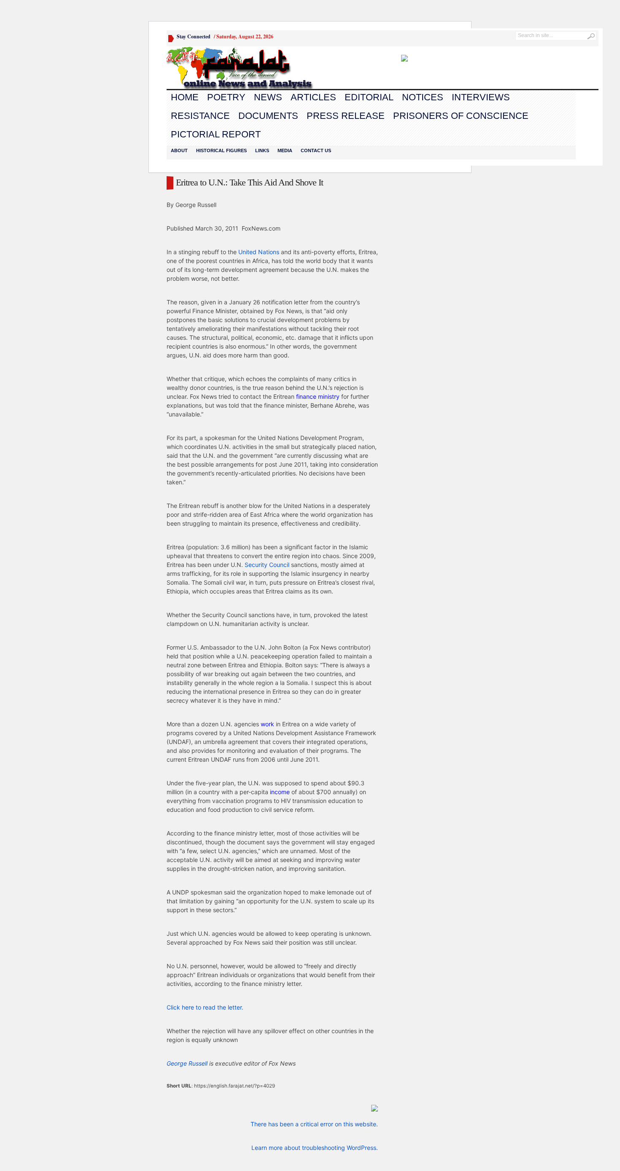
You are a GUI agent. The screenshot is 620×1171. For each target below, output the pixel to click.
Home (185, 97)
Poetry (226, 97)
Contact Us (316, 150)
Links (262, 150)
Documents (268, 115)
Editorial (369, 97)
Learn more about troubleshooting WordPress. (314, 1147)
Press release (346, 115)
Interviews (481, 97)
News (268, 97)
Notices (422, 97)
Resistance (200, 115)
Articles (313, 97)
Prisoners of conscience (460, 115)
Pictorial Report (216, 134)
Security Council (267, 564)
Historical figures (221, 150)
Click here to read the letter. (205, 1007)
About (179, 150)
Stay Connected (193, 36)
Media (285, 150)
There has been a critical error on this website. (314, 1124)
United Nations (258, 251)
